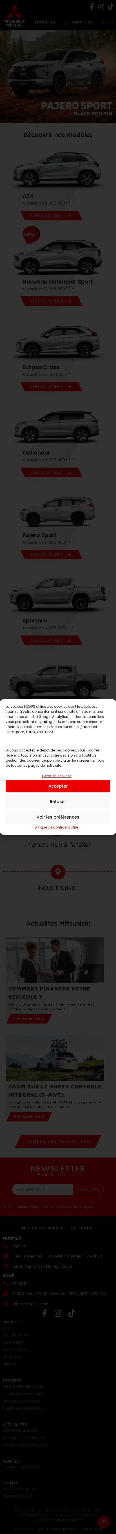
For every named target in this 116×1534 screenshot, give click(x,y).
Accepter (58, 786)
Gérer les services (57, 775)
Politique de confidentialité (55, 827)
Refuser (58, 802)
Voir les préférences (58, 817)
